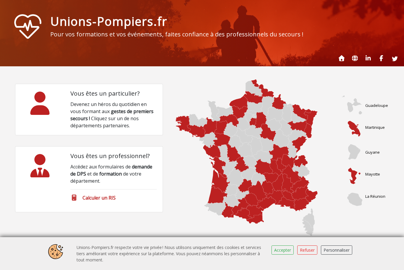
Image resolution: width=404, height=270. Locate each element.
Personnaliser (337, 250)
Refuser (307, 250)
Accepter (282, 250)
